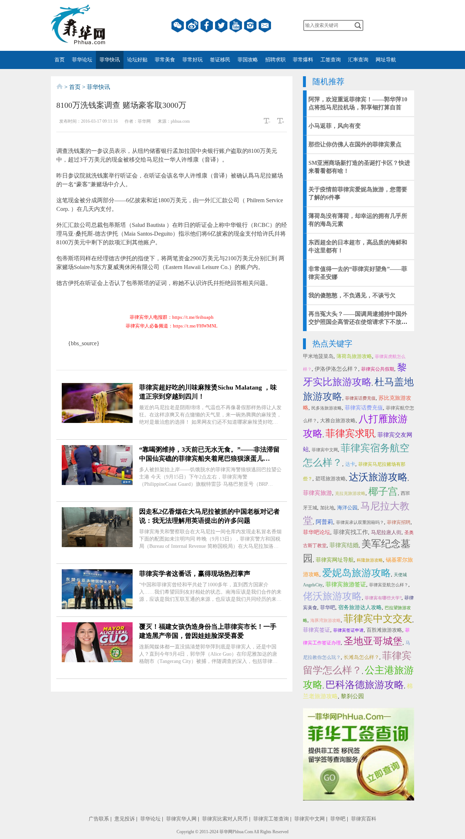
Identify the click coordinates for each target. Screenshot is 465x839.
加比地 (327, 507)
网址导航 (386, 59)
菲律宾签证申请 (348, 630)
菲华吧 (327, 607)
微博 (192, 25)
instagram (250, 25)
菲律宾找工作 (350, 532)
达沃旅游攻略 (378, 477)
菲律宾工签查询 (271, 819)
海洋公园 (347, 507)
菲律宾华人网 (181, 819)
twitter (221, 25)
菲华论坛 (82, 59)
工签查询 (330, 59)
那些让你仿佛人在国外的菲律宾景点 (354, 144)
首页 (59, 59)
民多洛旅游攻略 (326, 408)
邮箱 (265, 25)
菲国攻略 (248, 59)
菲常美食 (165, 59)
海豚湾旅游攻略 (325, 620)
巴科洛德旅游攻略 (365, 684)
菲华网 (225, 831)
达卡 (350, 464)
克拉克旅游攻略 (350, 493)
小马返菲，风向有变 (334, 126)
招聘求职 (275, 59)
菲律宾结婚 (344, 545)
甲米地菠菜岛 (318, 356)
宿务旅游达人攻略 (360, 607)
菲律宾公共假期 (377, 369)
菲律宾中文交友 (378, 618)
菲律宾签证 (316, 630)
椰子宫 (383, 491)
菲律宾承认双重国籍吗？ (360, 522)
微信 (177, 25)
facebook (207, 25)
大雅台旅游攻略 (338, 420)
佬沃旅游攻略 (332, 596)
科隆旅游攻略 (370, 560)
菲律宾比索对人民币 (225, 819)
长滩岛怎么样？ (361, 657)
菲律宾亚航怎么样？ (388, 584)
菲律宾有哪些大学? (383, 597)
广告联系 (99, 819)
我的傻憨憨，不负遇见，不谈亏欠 (352, 295)
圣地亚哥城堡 (373, 641)
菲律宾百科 (363, 819)
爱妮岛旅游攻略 (356, 572)
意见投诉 (124, 819)
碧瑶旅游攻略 (330, 478)
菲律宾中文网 (325, 449)
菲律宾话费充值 (360, 398)
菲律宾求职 (350, 433)
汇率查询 (358, 59)
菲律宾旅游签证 (346, 584)
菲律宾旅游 (317, 493)
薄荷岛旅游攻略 (354, 356)
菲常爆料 (303, 59)
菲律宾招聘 (399, 522)
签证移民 (220, 59)
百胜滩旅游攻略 (384, 630)
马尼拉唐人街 (386, 532)
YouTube (236, 25)
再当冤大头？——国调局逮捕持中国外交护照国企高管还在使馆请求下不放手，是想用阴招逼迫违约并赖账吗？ (357, 322)
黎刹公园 (352, 696)
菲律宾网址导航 (335, 560)
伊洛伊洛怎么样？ (336, 369)
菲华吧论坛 (316, 532)
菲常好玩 (192, 59)
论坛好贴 (137, 59)
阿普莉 (324, 522)
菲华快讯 (110, 59)
